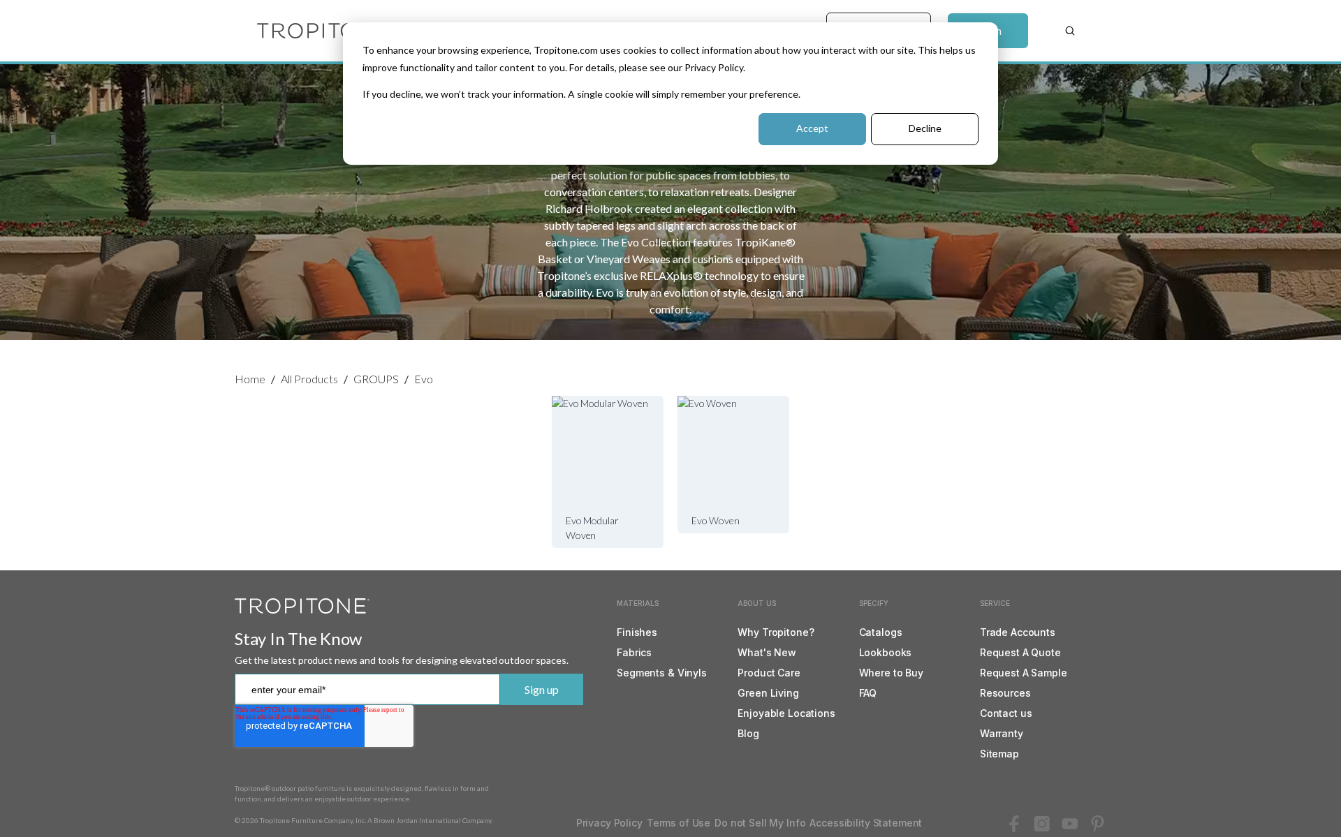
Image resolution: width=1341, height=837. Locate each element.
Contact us (1006, 713)
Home (250, 378)
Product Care (769, 673)
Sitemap (999, 754)
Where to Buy (891, 673)
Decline (925, 128)
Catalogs (880, 632)
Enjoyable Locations (786, 713)
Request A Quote (1020, 652)
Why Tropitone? (776, 632)
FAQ (868, 693)
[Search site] (1070, 30)
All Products (309, 378)
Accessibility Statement (865, 823)
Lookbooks (885, 652)
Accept (812, 128)
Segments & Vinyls (662, 673)
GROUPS (376, 378)
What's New (767, 652)
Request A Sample (1023, 673)
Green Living (768, 693)
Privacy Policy (609, 823)
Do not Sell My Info (760, 823)
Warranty (1001, 733)
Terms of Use (678, 823)
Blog (748, 733)
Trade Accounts (1017, 632)
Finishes (637, 632)
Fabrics (634, 652)
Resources (1005, 693)
